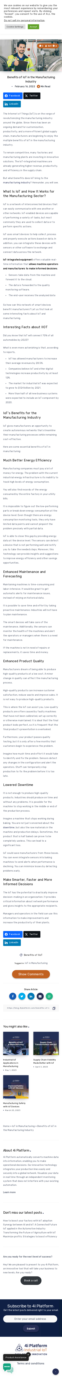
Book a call (31, 1280)
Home (6, 1126)
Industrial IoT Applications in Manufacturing (10, 1063)
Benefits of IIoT (33, 955)
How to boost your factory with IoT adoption (27, 1220)
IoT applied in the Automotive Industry (24, 1228)
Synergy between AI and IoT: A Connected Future (30, 1224)
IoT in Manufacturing (36, 963)
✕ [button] (28, 1354)
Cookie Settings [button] (15, 27)
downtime (9, 827)
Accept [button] (33, 27)
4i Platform (51, 1264)
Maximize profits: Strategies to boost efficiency (30, 1236)
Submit (31, 1328)
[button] (8, 1369)
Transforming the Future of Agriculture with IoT (29, 1232)
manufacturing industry (16, 182)
